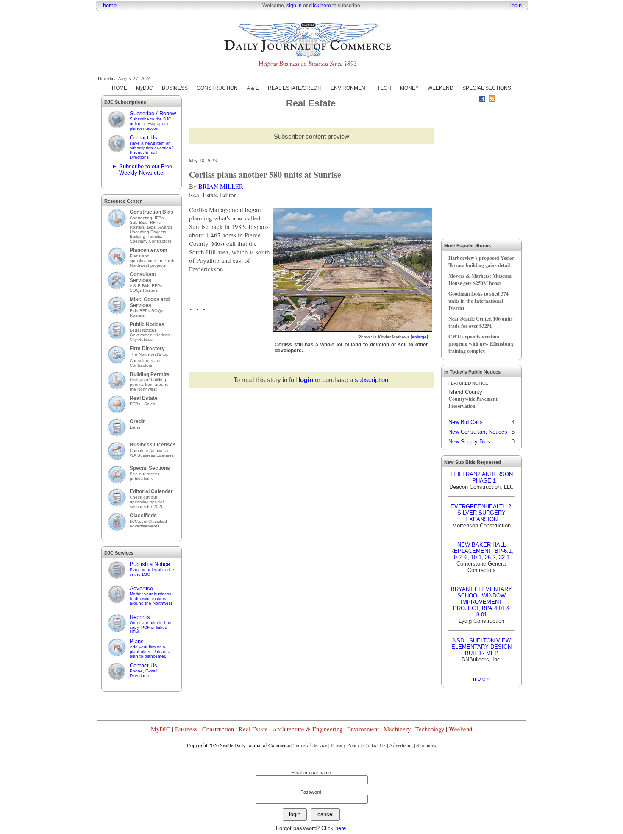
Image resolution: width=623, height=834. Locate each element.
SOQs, (136, 290)
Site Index (426, 745)
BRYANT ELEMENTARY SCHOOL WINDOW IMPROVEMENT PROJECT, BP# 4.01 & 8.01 (481, 602)
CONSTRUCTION (217, 88)
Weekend (460, 729)
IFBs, (160, 217)
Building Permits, (147, 236)
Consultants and (146, 360)
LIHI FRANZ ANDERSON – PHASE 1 (482, 477)
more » (481, 678)
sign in (294, 5)
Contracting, (142, 217)
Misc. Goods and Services (150, 302)
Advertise (151, 595)
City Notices (141, 339)
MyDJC (144, 88)
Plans (150, 648)
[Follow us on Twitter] (472, 100)
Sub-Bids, (140, 222)
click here (320, 5)
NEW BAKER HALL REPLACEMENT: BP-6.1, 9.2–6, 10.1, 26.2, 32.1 (481, 551)
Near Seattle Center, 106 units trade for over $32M (480, 322)
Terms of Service (310, 745)
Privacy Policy (345, 745)
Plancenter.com (148, 250)
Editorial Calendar (151, 491)
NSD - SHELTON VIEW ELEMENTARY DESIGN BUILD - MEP (481, 646)
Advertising (401, 745)
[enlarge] (419, 337)
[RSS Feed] (492, 100)
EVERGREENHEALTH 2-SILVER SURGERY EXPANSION (482, 512)
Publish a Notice (152, 569)
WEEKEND (440, 88)
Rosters (150, 290)
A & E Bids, (141, 285)
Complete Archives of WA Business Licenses (152, 452)
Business (186, 729)
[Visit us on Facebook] (482, 100)
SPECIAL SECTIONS (486, 88)
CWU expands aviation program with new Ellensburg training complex (481, 343)
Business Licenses (153, 445)
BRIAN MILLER (220, 186)
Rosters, (138, 227)
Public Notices (147, 324)
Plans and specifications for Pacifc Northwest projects (152, 261)
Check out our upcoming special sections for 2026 (147, 502)
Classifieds (143, 516)
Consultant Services (143, 277)
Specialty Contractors (151, 241)
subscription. (372, 379)
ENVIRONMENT (349, 88)
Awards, (166, 227)
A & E (253, 88)
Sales (149, 404)
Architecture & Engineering (307, 729)
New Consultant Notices (477, 432)
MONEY (409, 88)
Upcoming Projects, (148, 231)
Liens (135, 427)
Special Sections (150, 468)
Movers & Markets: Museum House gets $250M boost (480, 279)
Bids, (152, 227)
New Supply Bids (469, 441)
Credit (137, 421)
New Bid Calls (465, 422)
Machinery (397, 729)
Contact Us (152, 146)
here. (341, 828)
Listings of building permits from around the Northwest (149, 384)
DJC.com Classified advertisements (148, 523)
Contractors (141, 365)
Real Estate (144, 398)
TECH (384, 88)
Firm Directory (147, 348)
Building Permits (150, 374)
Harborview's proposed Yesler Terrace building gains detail (481, 261)
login (516, 5)
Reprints (151, 624)
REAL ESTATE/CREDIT (295, 88)
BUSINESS (175, 88)
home (110, 5)
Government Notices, (151, 334)
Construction (218, 729)
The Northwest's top (149, 354)
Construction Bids (151, 212)
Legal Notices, (144, 330)
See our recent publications (144, 476)
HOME (119, 88)
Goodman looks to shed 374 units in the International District (478, 301)
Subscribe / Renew (153, 120)
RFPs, (156, 222)
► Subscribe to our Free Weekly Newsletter (142, 169)
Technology (429, 729)
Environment (363, 729)
